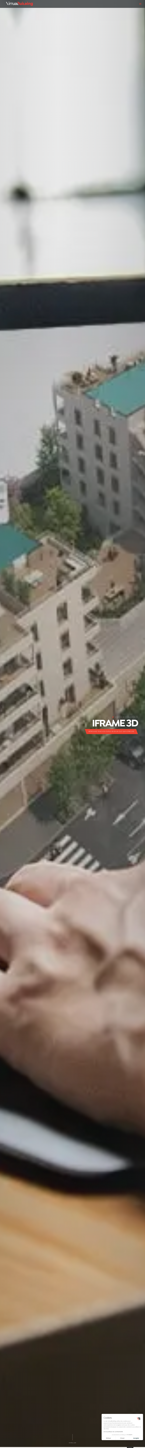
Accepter (136, 1438)
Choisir (122, 1438)
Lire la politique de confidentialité (113, 1431)
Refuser (108, 1438)
